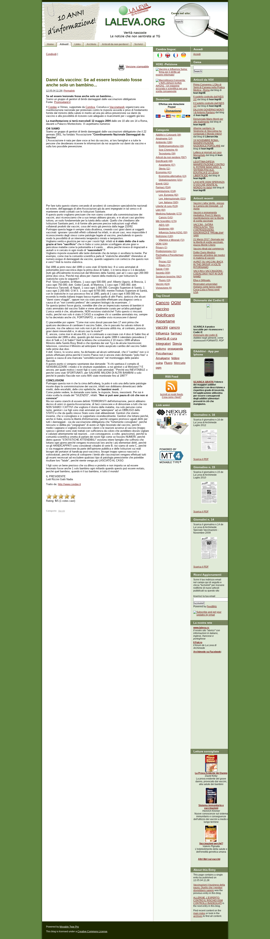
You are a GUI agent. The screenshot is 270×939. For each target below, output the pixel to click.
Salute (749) (162, 269)
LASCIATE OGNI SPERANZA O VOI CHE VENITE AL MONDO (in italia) (209, 185)
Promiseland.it (62, 102)
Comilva (90, 107)
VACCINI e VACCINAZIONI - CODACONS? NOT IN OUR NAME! (208, 274)
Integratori (163, 343)
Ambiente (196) (164, 142)
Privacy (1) (161, 247)
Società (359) (163, 272)
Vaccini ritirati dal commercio (208, 248)
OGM (176, 302)
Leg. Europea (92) (168, 195)
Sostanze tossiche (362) (169, 276)
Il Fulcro (197, 642)
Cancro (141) (166, 217)
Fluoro (168, 363)
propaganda (175, 348)
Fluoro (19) (165, 280)
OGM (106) (162, 243)
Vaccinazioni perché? (211, 843)
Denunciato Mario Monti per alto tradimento (208, 120)
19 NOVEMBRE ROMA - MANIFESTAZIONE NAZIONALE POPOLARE (206, 143)
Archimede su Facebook (207, 651)
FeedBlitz (212, 606)
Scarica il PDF (201, 459)
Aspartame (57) (167, 164)
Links (78, 44)
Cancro (162, 302)
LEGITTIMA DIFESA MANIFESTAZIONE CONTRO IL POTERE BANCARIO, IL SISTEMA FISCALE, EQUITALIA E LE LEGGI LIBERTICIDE (209, 168)
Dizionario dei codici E (205, 335)
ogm (158, 367)
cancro (174, 328)
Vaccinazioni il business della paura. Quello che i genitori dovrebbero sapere (209, 887)
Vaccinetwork (117, 107)
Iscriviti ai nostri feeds (171, 394)
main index (199, 913)
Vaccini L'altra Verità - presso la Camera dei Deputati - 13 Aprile (208, 206)
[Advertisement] (75, 174)
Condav (52, 107)
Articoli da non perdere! (115, 44)
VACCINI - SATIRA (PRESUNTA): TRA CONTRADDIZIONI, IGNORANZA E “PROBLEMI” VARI (208, 230)
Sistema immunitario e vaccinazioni (211, 807)
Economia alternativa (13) (172, 176)
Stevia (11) (164, 168)
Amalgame (163, 358)
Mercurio (179, 363)
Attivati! (64, 44)
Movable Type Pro (69, 926)
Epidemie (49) (166, 228)
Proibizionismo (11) (166, 251)
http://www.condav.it (69, 484)
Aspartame (165, 321)
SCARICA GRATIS (203, 382)
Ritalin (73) (165, 265)
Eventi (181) (162, 183)
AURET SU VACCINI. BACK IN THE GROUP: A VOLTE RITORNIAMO (208, 264)
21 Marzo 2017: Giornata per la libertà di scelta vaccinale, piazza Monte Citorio (208, 242)
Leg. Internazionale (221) (172, 198)
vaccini (162, 327)
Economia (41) (164, 172)
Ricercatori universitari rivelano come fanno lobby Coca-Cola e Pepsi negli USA (207, 288)
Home (50, 44)
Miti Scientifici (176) (166, 221)
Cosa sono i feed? (171, 397)
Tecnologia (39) (167, 153)
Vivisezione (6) (164, 287)
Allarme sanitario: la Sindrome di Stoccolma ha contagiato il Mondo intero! (207, 131)
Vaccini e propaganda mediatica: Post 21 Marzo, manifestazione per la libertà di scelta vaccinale (208, 216)
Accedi (197, 54)
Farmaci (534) (163, 187)
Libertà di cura (166, 338)
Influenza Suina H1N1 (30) (173, 232)
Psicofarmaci (164, 353)
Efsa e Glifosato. (202, 280)
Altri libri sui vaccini (209, 859)
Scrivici (138, 44)
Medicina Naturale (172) (169, 213)
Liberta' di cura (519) (167, 206)
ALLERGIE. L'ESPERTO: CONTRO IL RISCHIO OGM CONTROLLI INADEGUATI (208, 900)
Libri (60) (160, 210)
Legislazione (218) (166, 191)
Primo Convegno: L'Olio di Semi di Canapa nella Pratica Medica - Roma (209, 87)
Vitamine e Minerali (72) (171, 240)
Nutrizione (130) (164, 236)
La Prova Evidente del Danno (211, 773)
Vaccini (61, 511)
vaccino (162, 309)
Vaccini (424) (163, 284)
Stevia (177, 343)
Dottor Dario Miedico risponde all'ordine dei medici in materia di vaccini (209, 255)
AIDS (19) (164, 225)
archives (197, 916)
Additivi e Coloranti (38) (168, 134)
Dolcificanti (165, 315)
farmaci (176, 333)
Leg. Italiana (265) (168, 202)
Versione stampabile (137, 66)
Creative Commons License (92, 931)
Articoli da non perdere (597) (171, 157)
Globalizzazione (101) (170, 180)
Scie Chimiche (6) (168, 149)
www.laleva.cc (201, 627)
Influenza (162, 333)
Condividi (51, 54)
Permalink (69, 90)
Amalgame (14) (164, 138)
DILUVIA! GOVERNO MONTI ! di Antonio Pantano (208, 111)
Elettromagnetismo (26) (171, 146)
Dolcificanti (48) (164, 161)
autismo (161, 348)
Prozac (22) (165, 261)
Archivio (91, 44)
